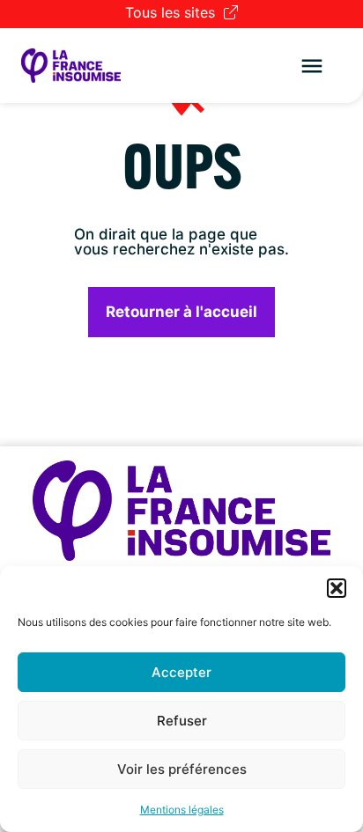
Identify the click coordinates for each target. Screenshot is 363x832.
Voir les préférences (182, 769)
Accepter (181, 672)
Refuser (182, 720)
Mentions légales (182, 809)
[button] (336, 588)
